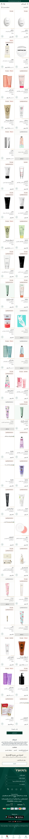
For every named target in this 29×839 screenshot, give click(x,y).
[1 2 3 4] (7, 21)
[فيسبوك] (21, 789)
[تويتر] (8, 789)
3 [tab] (17, 358)
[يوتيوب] (16, 789)
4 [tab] (16, 419)
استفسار (8, 804)
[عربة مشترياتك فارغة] (1, 3)
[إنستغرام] (12, 789)
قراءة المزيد (14, 747)
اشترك (14, 763)
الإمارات (13, 821)
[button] (14, 821)
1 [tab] (26, 358)
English (9, 821)
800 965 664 (20, 804)
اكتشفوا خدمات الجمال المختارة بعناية (14, 1)
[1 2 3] (22, 21)
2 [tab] (21, 358)
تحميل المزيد (14, 732)
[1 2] (22, 51)
